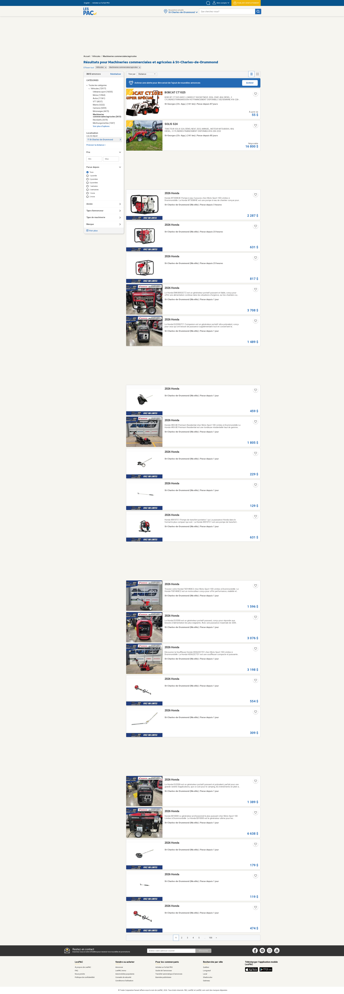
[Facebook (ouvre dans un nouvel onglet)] (255, 953)
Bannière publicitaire (163, 977)
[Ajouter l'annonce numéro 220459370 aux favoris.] (255, 845)
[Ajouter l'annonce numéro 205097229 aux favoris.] (255, 617)
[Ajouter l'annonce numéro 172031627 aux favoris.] (255, 517)
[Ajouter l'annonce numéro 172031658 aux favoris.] (255, 586)
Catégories (92, 80)
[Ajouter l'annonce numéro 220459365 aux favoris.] (255, 876)
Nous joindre (80, 974)
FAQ (76, 971)
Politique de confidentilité (84, 977)
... (204, 938)
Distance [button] (142, 74)
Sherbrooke (207, 977)
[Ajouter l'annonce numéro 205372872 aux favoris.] (255, 908)
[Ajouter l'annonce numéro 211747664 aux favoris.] (255, 712)
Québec (206, 967)
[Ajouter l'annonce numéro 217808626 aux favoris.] (255, 813)
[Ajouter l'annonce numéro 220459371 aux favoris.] (255, 390)
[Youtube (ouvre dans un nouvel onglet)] (277, 953)
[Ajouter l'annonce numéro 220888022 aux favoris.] (255, 195)
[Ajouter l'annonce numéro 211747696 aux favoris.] (255, 485)
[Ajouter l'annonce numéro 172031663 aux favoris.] (255, 290)
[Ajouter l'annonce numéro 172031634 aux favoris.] (255, 258)
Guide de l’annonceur (163, 971)
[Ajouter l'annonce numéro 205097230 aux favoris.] (255, 781)
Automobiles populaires (124, 974)
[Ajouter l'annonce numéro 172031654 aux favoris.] (255, 321)
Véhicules (96, 56)
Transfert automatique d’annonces (168, 974)
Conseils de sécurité (123, 977)
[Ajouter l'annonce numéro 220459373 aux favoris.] (255, 454)
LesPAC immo (120, 971)
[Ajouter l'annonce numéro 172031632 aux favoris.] (255, 681)
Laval (205, 974)
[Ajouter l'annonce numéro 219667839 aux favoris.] (255, 94)
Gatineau (206, 981)
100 (210, 938)
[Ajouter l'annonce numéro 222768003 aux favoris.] (255, 126)
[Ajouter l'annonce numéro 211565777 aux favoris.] (255, 649)
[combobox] (227, 11)
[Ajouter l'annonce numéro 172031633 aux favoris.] (255, 227)
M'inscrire (203, 950)
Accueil (87, 56)
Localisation (92, 133)
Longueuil (207, 971)
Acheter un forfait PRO (164, 967)
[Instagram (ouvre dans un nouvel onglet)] (269, 953)
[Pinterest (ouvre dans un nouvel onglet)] (262, 953)
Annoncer (119, 967)
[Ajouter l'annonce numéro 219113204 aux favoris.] (255, 422)
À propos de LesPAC (83, 967)
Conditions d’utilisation (124, 981)
